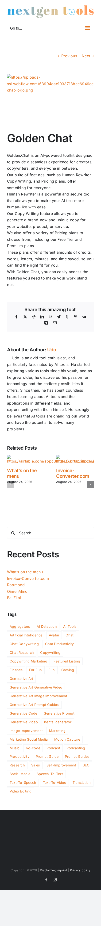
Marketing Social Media (29, 739)
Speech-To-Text (50, 774)
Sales (35, 765)
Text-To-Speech (23, 782)
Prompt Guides (77, 756)
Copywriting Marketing (28, 661)
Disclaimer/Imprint (53, 870)
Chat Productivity (59, 644)
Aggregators (20, 626)
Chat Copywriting (24, 644)
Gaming (67, 670)
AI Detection (47, 626)
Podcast (53, 748)
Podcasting (75, 748)
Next (86, 56)
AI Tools (70, 626)
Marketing (57, 731)
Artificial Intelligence (26, 635)
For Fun (35, 670)
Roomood (16, 584)
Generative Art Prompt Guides (34, 705)
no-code (33, 748)
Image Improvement (26, 731)
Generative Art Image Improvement (38, 696)
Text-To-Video (54, 782)
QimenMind (17, 591)
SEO (86, 765)
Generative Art (21, 679)
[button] (10, 484)
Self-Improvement (61, 765)
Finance (16, 670)
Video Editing (20, 791)
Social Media (20, 774)
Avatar (54, 635)
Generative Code (23, 713)
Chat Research (22, 652)
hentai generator (57, 722)
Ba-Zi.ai (14, 597)
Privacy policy (80, 870)
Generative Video (24, 722)
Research (17, 765)
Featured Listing (67, 661)
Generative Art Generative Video (36, 687)
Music (14, 748)
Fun (51, 670)
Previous (69, 56)
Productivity (19, 756)
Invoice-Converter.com (72, 473)
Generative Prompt (59, 713)
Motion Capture (67, 739)
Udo (51, 349)
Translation (82, 782)
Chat (70, 635)
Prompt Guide (47, 756)
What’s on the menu (25, 572)
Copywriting (50, 652)
